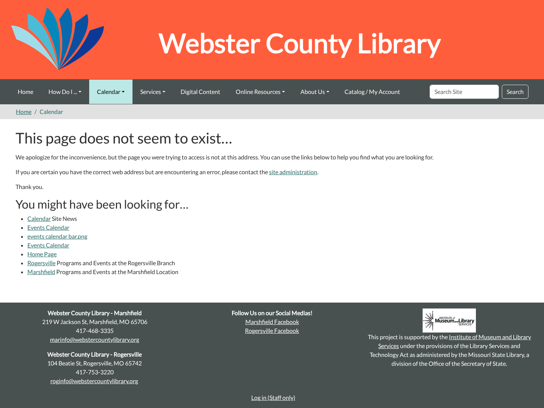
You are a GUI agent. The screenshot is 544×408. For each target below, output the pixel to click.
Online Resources (258, 91)
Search (515, 91)
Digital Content (200, 91)
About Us (312, 91)
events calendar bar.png (57, 236)
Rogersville (41, 262)
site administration (293, 171)
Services (150, 91)
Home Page (42, 253)
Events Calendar (48, 227)
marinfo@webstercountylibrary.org (94, 339)
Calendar (108, 91)
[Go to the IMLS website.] (449, 320)
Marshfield (41, 271)
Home (25, 91)
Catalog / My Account (372, 91)
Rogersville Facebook (272, 330)
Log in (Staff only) (273, 397)
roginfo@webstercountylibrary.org (94, 380)
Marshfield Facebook (272, 321)
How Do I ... (62, 91)
